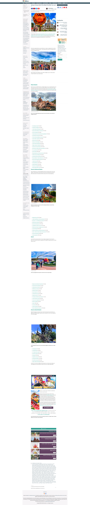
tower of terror (43, 481)
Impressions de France (36, 287)
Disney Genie (25, 51)
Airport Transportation (26, 97)
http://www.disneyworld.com (50, 501)
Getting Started (25, 57)
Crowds (24, 58)
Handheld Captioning (26, 182)
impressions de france (43, 470)
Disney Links (25, 216)
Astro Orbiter (34, 151)
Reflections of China (35, 288)
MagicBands (25, 50)
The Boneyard (34, 348)
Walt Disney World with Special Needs (25, 155)
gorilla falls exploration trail (47, 469)
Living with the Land (35, 293)
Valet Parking (25, 103)
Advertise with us (32, 495)
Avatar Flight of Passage (36, 361)
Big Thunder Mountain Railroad (37, 159)
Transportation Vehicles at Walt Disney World (26, 93)
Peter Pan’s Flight (35, 165)
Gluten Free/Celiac (25, 169)
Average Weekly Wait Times (43, 464)
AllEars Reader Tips (25, 133)
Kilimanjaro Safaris (35, 358)
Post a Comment (44, 428)
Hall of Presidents (35, 132)
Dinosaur (33, 355)
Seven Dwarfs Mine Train (36, 167)
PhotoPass (24, 53)
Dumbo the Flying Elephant (36, 146)
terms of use (63, 495)
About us (28, 495)
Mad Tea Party (34, 140)
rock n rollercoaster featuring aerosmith (44, 477)
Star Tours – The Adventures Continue (38, 220)
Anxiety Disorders (25, 164)
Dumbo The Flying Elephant (40, 468)
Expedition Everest (35, 356)
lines (42, 472)
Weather (24, 67)
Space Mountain (35, 164)
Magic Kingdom (34, 84)
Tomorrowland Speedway (36, 143)
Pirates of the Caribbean (36, 154)
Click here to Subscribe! (44, 414)
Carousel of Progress (35, 127)
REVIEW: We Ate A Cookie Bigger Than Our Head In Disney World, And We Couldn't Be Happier (26, 25)
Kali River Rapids (35, 353)
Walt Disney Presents (35, 222)
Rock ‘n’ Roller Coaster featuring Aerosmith (39, 231)
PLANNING (24, 46)
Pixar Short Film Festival (36, 285)
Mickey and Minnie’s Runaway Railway (38, 230)
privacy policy (57, 495)
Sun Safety (24, 124)
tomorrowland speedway (41, 480)
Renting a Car (25, 107)
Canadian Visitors (25, 205)
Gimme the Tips (60, 59)
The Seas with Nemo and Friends (37, 296)
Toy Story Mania (34, 228)
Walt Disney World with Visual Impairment (25, 188)
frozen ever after (38, 469)
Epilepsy (24, 165)
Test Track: (34, 304)
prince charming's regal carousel (45, 476)
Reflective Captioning (26, 183)
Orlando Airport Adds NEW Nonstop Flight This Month (26, 29)
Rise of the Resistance (35, 233)
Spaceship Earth (35, 295)
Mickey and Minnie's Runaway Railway (45, 474)
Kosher (24, 172)
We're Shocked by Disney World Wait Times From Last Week (26, 33)
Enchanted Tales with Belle (36, 156)
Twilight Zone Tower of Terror (37, 225)
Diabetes (24, 170)
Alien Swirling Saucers (36, 223)
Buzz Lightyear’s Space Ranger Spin (38, 157)
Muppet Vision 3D (35, 217)
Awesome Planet (35, 290)
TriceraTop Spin (34, 350)
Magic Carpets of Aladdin (46, 473)
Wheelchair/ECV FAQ (26, 196)
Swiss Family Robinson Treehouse (37, 130)
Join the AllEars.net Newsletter (39, 410)
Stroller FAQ (24, 149)
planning (37, 476)
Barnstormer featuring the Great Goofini (38, 148)
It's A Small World (51, 470)
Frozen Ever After (35, 306)
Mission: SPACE (34, 301)
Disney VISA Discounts (26, 120)
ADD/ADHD (24, 160)
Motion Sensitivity (25, 197)
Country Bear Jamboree (36, 138)
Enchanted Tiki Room (35, 135)
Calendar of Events (26, 61)
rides (35, 477)
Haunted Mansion (35, 162)
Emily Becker (51, 8)
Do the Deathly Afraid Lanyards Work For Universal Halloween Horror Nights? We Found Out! (26, 40)
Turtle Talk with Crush (35, 298)
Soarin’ (33, 303)
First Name (59, 53)
